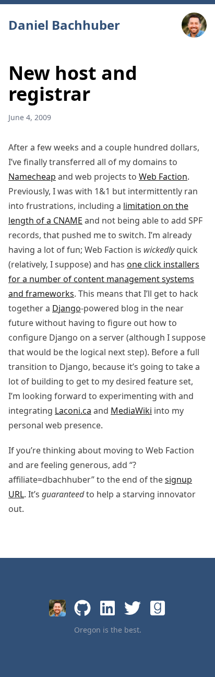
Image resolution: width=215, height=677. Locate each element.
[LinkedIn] (107, 608)
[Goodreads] (157, 608)
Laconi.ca (73, 410)
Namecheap (32, 176)
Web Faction (163, 176)
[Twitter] (132, 608)
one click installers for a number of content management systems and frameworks (103, 279)
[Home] (57, 608)
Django (66, 308)
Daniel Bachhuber (64, 25)
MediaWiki (131, 410)
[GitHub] (82, 608)
